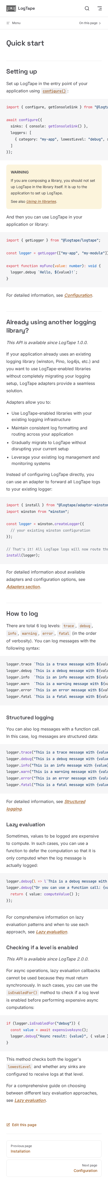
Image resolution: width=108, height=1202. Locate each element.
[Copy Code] (99, 107)
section (23, 586)
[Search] (87, 8)
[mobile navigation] (99, 8)
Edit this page (24, 1124)
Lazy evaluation (51, 931)
